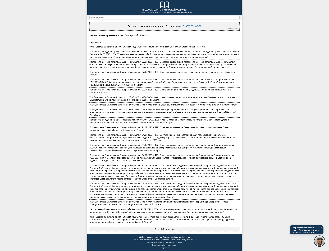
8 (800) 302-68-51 (192, 26)
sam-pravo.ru (164, 248)
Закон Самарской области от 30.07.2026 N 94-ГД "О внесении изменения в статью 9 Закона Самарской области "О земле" (147, 47)
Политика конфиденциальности (164, 245)
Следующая (168, 229)
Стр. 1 (158, 229)
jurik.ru (235, 28)
